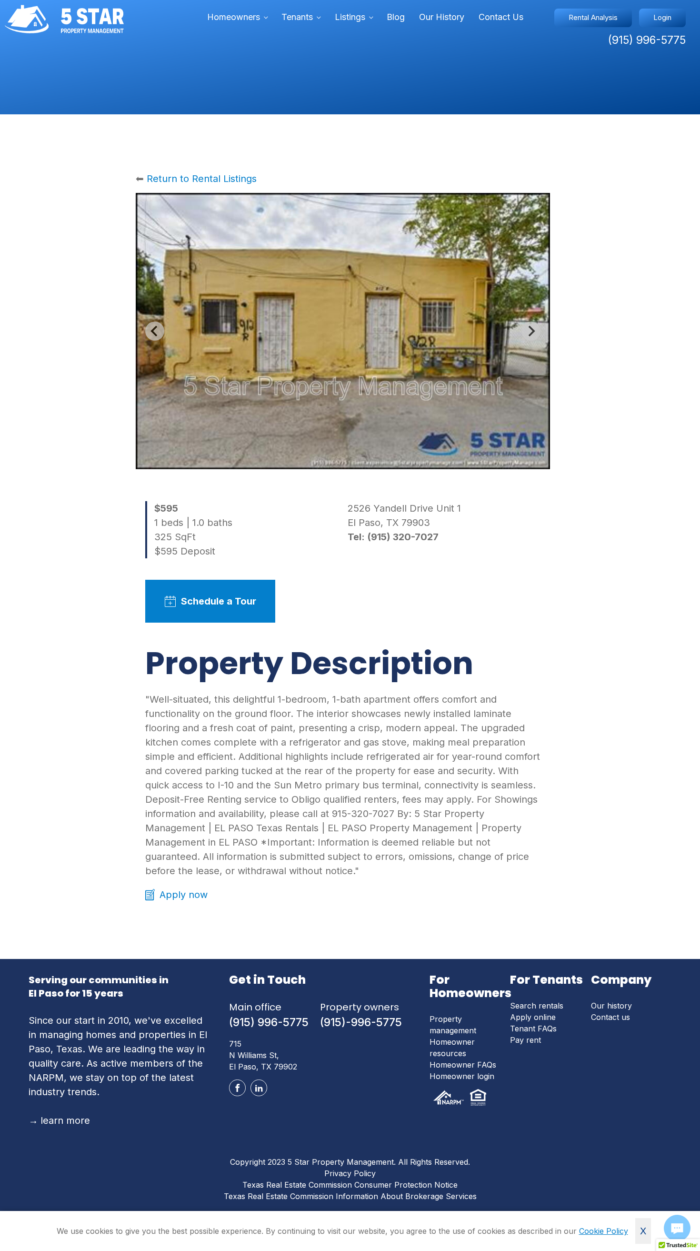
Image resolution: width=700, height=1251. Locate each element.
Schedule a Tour (218, 601)
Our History (441, 17)
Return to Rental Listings (202, 178)
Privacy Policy (350, 1173)
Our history (611, 1005)
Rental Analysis (593, 17)
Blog (396, 17)
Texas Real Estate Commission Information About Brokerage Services (350, 1196)
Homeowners (233, 17)
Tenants (297, 17)
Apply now (184, 894)
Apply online (533, 1017)
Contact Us (501, 17)
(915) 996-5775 (269, 1022)
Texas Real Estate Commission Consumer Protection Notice (350, 1185)
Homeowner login (462, 1076)
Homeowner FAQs (463, 1064)
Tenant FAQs (533, 1028)
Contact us (610, 1017)
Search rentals (536, 1005)
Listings (350, 17)
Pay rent (525, 1040)
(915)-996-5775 (361, 1022)
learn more (59, 1120)
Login (662, 17)
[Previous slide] (154, 331)
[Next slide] (530, 331)
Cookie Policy (603, 1231)
